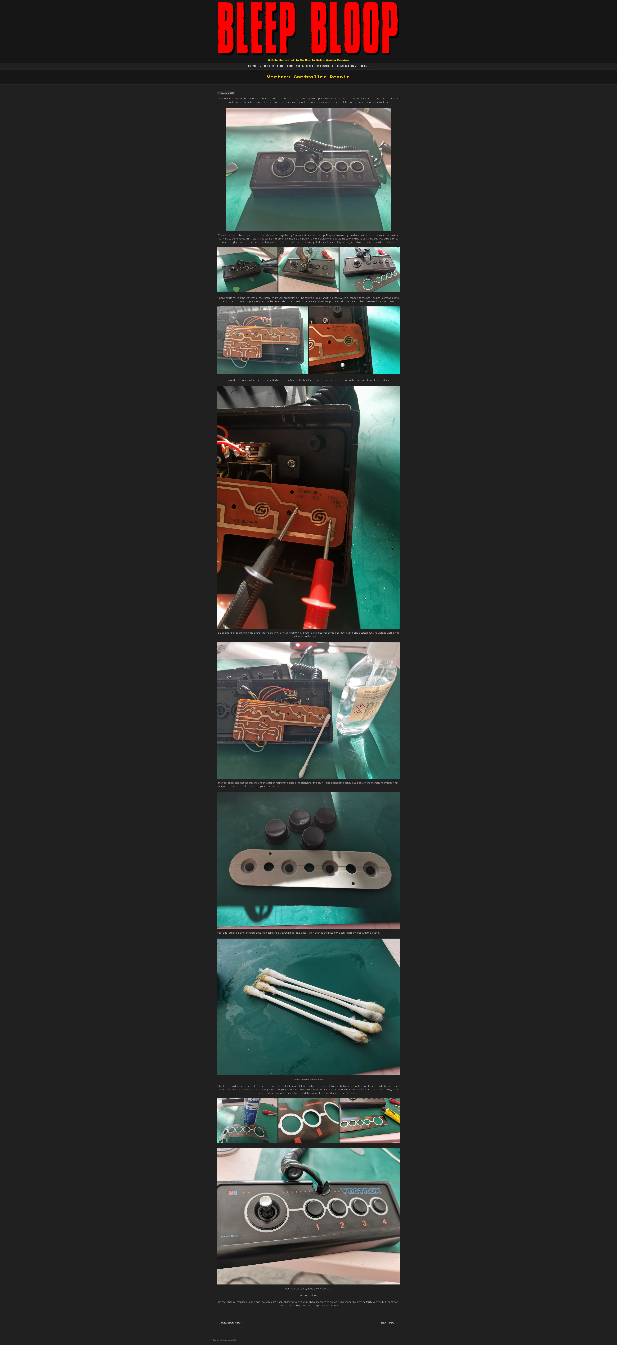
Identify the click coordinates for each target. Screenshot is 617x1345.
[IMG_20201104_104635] (247, 269)
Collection (271, 66)
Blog (364, 66)
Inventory (346, 66)
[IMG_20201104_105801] (370, 269)
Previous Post (231, 1323)
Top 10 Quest (300, 66)
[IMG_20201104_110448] (354, 340)
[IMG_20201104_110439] (262, 340)
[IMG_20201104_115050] (370, 1120)
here (294, 98)
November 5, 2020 (227, 93)
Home (252, 66)
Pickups (325, 66)
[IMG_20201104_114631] (308, 1120)
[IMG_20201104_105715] (308, 269)
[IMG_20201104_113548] (247, 1120)
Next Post (388, 1323)
